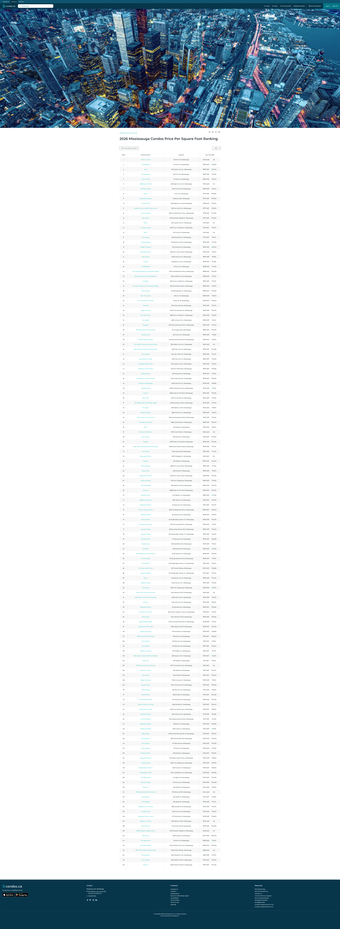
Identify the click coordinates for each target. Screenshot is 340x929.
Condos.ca (5, 890)
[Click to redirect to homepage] (9, 6)
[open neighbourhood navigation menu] (305, 6)
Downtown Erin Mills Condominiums (145, 349)
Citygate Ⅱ (145, 325)
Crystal (145, 261)
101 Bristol (146, 549)
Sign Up (335, 6)
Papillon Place (145, 388)
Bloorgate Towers (145, 456)
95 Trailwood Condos (145, 699)
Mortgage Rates (260, 902)
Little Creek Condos (145, 709)
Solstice (145, 461)
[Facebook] (215, 132)
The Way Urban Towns (145, 568)
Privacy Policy (175, 900)
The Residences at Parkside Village (145, 403)
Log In (327, 6)
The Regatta (146, 164)
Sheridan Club (145, 495)
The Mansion (146, 563)
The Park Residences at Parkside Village (145, 286)
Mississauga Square (145, 198)
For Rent (275, 6)
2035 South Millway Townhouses (145, 850)
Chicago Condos (145, 227)
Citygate (145, 441)
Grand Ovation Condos (145, 339)
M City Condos (145, 213)
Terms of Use (175, 902)
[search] (35, 6)
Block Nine (145, 218)
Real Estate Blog (260, 889)
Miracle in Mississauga (146, 383)
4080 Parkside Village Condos (145, 831)
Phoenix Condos (145, 670)
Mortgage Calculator (261, 900)
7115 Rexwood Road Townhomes (145, 792)
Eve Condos (145, 437)
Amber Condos (145, 310)
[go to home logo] (12, 886)
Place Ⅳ (145, 865)
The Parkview (145, 738)
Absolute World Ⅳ (145, 607)
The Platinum (145, 797)
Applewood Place (145, 724)
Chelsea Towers (146, 753)
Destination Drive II (145, 475)
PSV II (145, 232)
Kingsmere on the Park (145, 806)
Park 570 (145, 305)
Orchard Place (145, 558)
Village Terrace (145, 373)
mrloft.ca (21, 1)
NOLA (145, 193)
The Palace (145, 588)
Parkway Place (145, 466)
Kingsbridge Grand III (145, 768)
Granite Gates (145, 763)
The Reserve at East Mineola (146, 378)
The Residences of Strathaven (145, 553)
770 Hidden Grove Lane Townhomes (145, 344)
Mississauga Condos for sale (128, 133)
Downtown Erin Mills (145, 359)
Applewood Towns (146, 500)
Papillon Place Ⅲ (146, 412)
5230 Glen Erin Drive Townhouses (145, 597)
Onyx (145, 427)
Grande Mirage (145, 242)
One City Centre (145, 296)
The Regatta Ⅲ (145, 266)
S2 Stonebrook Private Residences (146, 276)
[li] (96, 900)
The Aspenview (146, 840)
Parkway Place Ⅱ (146, 252)
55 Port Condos (146, 159)
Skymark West (145, 534)
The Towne (145, 835)
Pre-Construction (285, 6)
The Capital (145, 320)
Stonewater (145, 617)
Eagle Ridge (145, 733)
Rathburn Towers (145, 821)
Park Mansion (145, 519)
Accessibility (174, 898)
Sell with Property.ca (261, 891)
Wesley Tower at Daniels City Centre (145, 208)
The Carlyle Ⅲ (145, 641)
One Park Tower (146, 315)
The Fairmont (145, 826)
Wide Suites (145, 471)
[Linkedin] (212, 132)
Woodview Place (145, 714)
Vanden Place (145, 685)
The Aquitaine (145, 855)
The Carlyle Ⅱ (146, 743)
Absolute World (146, 514)
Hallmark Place (145, 583)
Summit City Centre (145, 612)
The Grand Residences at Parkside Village (145, 271)
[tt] (88, 900)
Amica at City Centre (145, 524)
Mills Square (145, 257)
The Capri (146, 407)
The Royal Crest (146, 777)
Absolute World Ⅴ (145, 505)
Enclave (145, 602)
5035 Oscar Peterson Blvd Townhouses (145, 446)
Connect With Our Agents (263, 896)
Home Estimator (316, 6)
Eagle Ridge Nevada (145, 622)
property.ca (6, 1)
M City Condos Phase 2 (145, 510)
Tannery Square (146, 782)
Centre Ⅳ (146, 787)
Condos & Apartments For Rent (264, 907)
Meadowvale (146, 544)
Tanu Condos (145, 179)
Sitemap (173, 904)
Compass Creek (146, 529)
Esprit (146, 578)
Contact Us (258, 893)
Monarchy (145, 660)
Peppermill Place (145, 729)
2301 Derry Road (146, 189)
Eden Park (145, 398)
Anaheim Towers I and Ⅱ (145, 816)
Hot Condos (145, 451)
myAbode (15, 890)
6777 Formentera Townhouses (145, 665)
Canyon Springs (146, 480)
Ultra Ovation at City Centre (146, 417)
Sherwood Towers (145, 758)
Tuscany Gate (145, 335)
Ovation (145, 393)
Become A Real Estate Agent (180, 896)
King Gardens (145, 748)
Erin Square (145, 237)
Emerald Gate (145, 690)
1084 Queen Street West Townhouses (146, 656)
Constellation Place (145, 772)
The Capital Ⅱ (146, 354)
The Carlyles (145, 646)
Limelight (146, 281)
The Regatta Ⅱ (145, 174)
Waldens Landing (145, 651)
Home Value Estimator (262, 898)
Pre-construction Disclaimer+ (170, 916)
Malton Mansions (145, 680)
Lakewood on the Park (145, 626)
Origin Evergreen (145, 631)
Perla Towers (146, 291)
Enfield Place (145, 694)
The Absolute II (145, 539)
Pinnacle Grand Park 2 (145, 432)
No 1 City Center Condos (145, 300)
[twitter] (209, 132)
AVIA (145, 169)
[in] (93, 900)
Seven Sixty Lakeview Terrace (145, 592)
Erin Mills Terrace (145, 845)
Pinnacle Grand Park (145, 422)
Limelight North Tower (145, 364)
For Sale (266, 6)
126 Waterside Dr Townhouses (145, 330)
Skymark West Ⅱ (146, 573)
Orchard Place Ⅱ (146, 719)
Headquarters (175, 893)
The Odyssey (146, 802)
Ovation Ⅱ (146, 490)
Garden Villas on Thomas (146, 704)
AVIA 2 (146, 223)
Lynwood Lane (145, 811)
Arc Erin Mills (145, 203)
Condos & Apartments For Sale (264, 904)
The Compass (145, 860)
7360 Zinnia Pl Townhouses (145, 636)
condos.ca (14, 1)
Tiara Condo (145, 675)
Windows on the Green (145, 369)
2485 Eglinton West (145, 184)
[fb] (91, 900)
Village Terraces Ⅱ (145, 247)
